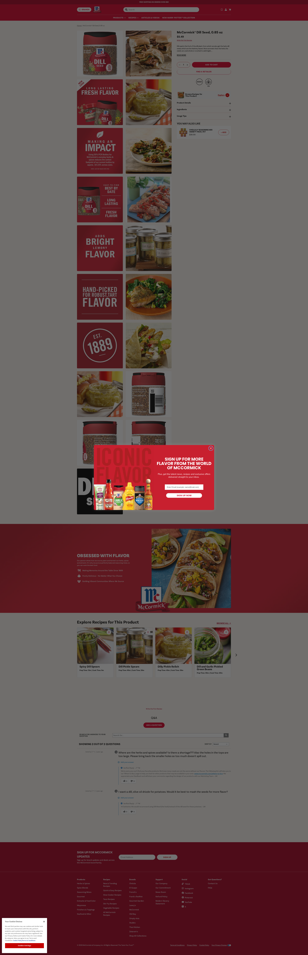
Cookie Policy (17, 940)
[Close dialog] (211, 448)
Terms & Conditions (28, 940)
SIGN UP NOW (184, 495)
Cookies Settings (24, 946)
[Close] (44, 921)
